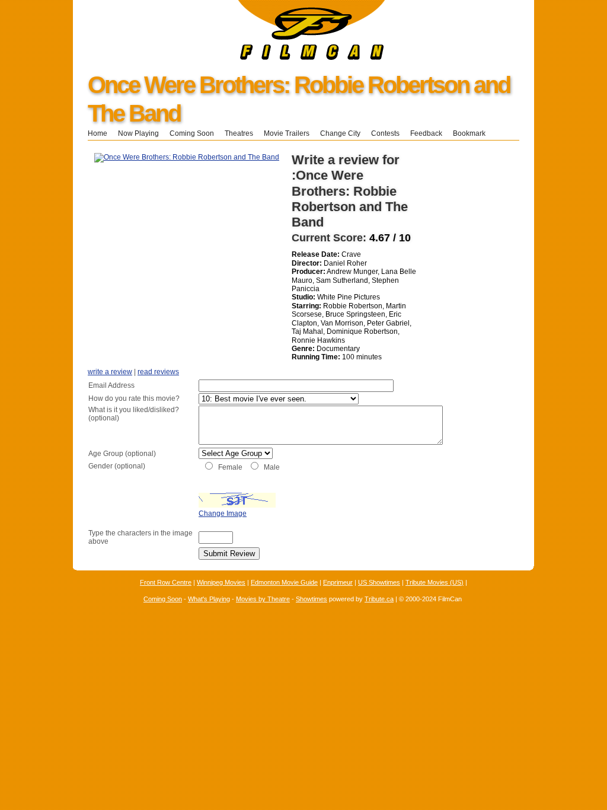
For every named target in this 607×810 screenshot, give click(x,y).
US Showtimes (379, 582)
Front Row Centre (165, 582)
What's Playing (209, 598)
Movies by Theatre (263, 598)
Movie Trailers (286, 133)
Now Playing (138, 133)
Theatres (239, 133)
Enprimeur (338, 582)
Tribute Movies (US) (434, 582)
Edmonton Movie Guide (284, 582)
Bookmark (473, 133)
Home (97, 133)
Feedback (426, 133)
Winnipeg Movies (221, 582)
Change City (340, 133)
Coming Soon (192, 133)
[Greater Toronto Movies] (229, 57)
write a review (110, 372)
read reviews (158, 372)
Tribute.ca (379, 598)
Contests (385, 133)
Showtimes (311, 598)
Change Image (223, 513)
